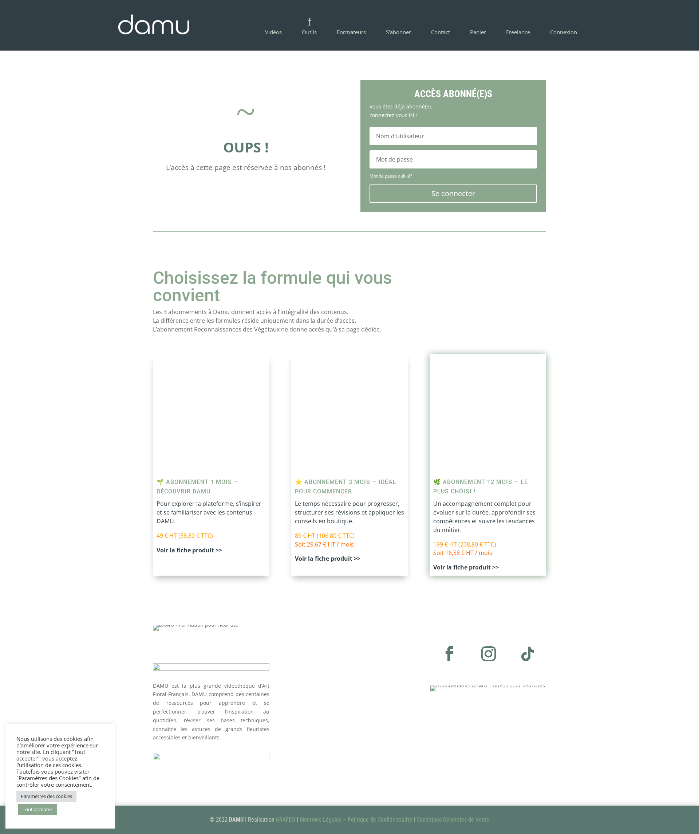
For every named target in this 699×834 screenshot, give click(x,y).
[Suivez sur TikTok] (528, 654)
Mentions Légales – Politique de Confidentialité (356, 819)
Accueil (305, 717)
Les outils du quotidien (328, 748)
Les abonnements (321, 727)
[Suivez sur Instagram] (488, 654)
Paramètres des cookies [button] (46, 796)
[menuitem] (273, 25)
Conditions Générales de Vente (452, 819)
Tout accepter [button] (37, 809)
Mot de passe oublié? (391, 176)
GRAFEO (285, 819)
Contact (306, 769)
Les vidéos (310, 738)
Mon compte (313, 759)
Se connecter (453, 193)
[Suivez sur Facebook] (449, 654)
